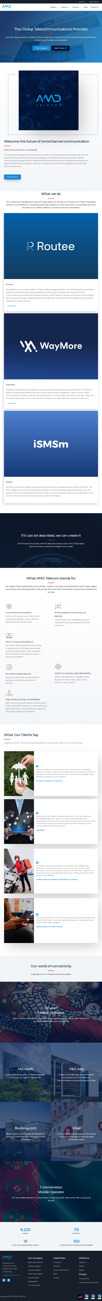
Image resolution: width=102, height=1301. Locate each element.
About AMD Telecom (35, 1262)
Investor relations (34, 1270)
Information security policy (88, 1282)
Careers (56, 1278)
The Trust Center (34, 1285)
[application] (86, 1)
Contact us (57, 1262)
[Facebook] (3, 1280)
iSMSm (81, 1270)
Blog (55, 1274)
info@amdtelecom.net (10, 1275)
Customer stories (34, 1266)
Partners (56, 1266)
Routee (81, 1266)
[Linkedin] (8, 1280)
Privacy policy (84, 1279)
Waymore (82, 1262)
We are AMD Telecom (61, 1270)
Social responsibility (35, 1274)
